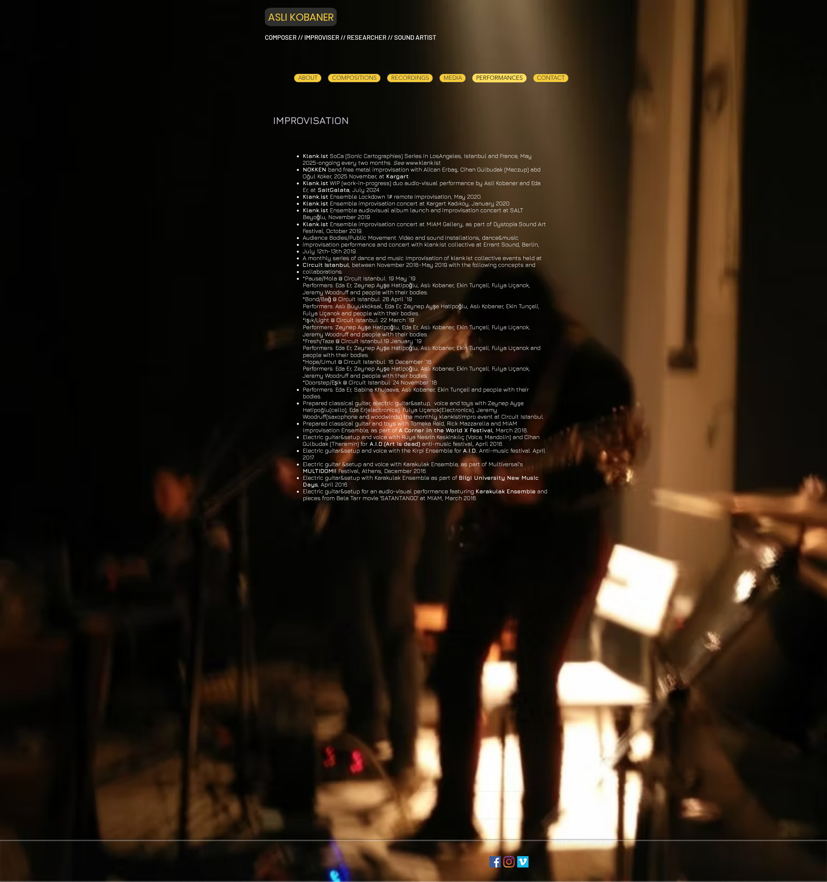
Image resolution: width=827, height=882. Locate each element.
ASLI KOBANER (301, 17)
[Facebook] (495, 861)
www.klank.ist (423, 162)
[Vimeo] (523, 861)
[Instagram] (509, 861)
